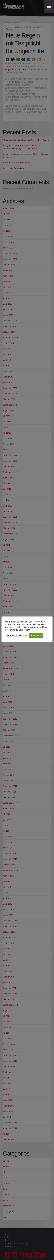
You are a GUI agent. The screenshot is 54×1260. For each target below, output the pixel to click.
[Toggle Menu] (49, 8)
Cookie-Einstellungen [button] (16, 635)
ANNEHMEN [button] (36, 635)
